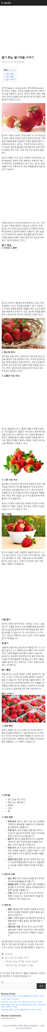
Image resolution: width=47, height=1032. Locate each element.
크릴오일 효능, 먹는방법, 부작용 (19, 965)
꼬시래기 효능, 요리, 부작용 (9, 999)
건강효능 (9, 954)
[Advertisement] (23, 31)
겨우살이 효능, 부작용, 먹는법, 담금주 (21, 962)
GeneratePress (25, 1028)
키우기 (26, 958)
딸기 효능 (9, 958)
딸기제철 (18, 958)
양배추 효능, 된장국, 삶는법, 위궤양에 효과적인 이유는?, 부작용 (21, 1009)
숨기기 (12, 70)
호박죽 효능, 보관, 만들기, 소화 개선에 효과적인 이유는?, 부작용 (21, 1002)
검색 (2, 982)
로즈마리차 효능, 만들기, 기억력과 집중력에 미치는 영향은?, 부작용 (22, 996)
